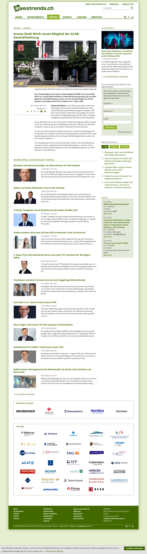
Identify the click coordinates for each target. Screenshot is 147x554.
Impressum (78, 514)
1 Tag (105, 147)
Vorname (108, 103)
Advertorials (108, 28)
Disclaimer (78, 516)
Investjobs (48, 518)
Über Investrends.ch (95, 4)
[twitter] (37, 112)
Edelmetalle (48, 516)
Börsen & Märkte (50, 514)
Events (67, 17)
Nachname (108, 111)
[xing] (30, 112)
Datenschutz (79, 518)
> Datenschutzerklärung (53, 551)
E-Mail (107, 118)
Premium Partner (24, 403)
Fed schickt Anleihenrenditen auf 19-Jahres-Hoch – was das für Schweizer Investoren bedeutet (118, 185)
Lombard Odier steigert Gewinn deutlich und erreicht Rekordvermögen (118, 170)
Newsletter (128, 4)
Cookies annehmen (134, 548)
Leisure (81, 17)
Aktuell (17, 28)
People (53, 17)
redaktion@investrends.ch (114, 518)
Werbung (114, 4)
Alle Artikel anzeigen (24, 394)
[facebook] (34, 112)
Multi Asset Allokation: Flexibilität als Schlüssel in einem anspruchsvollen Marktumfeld (117, 53)
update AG (83, 526)
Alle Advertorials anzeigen (115, 77)
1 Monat (125, 147)
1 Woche (114, 147)
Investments (35, 17)
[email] (40, 112)
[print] (44, 112)
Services (96, 17)
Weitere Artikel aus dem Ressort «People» (34, 160)
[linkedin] (26, 112)
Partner (20, 426)
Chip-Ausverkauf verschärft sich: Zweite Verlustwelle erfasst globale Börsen (118, 161)
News (18, 17)
